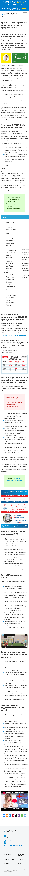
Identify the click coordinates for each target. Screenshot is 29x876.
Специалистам (7, 854)
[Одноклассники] (7, 815)
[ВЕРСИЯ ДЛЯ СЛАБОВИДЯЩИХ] (25, 13)
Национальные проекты (10, 859)
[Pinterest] (13, 815)
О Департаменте (8, 851)
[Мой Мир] (10, 815)
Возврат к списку (4, 819)
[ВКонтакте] (4, 815)
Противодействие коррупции (22, 855)
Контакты (20, 863)
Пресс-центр (7, 863)
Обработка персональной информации (13, 845)
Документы (20, 859)
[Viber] (19, 815)
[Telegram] (25, 815)
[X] (16, 815)
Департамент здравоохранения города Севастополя (11, 831)
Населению (20, 851)
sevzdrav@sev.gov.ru (11, 840)
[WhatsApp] (22, 815)
